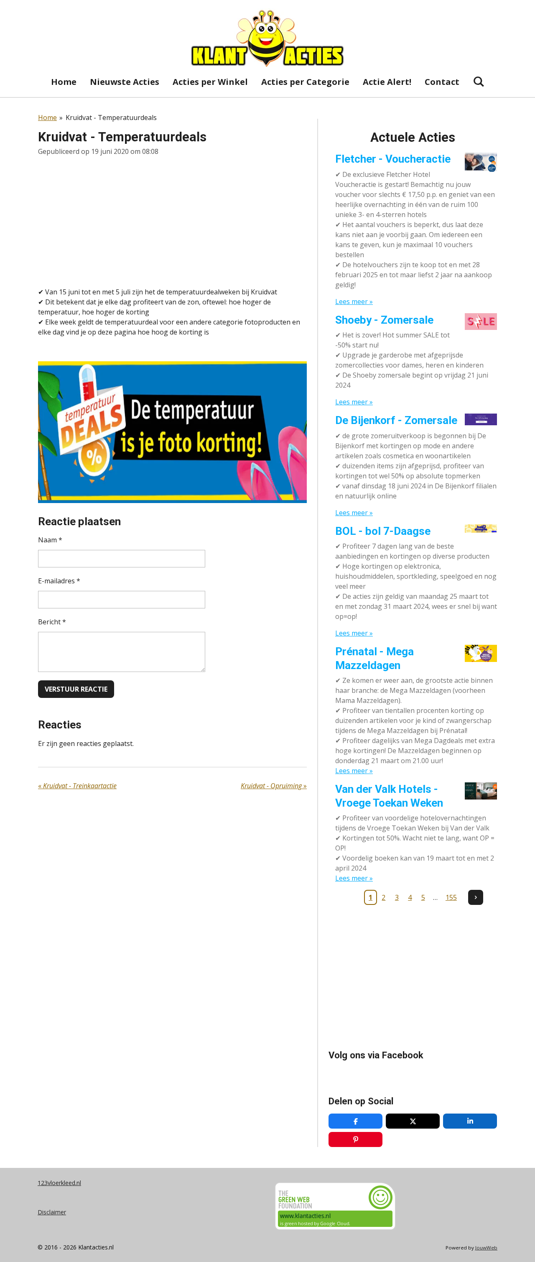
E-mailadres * (59, 580)
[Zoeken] (478, 81)
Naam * (50, 539)
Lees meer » (354, 301)
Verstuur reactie (76, 689)
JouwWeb (486, 1247)
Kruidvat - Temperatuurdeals (111, 117)
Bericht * (52, 621)
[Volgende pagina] (475, 897)
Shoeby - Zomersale (384, 320)
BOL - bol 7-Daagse (383, 531)
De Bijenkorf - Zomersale (396, 420)
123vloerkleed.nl (59, 1183)
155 (451, 897)
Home (47, 117)
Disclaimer (52, 1212)
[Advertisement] (172, 221)
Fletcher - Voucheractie (393, 159)
